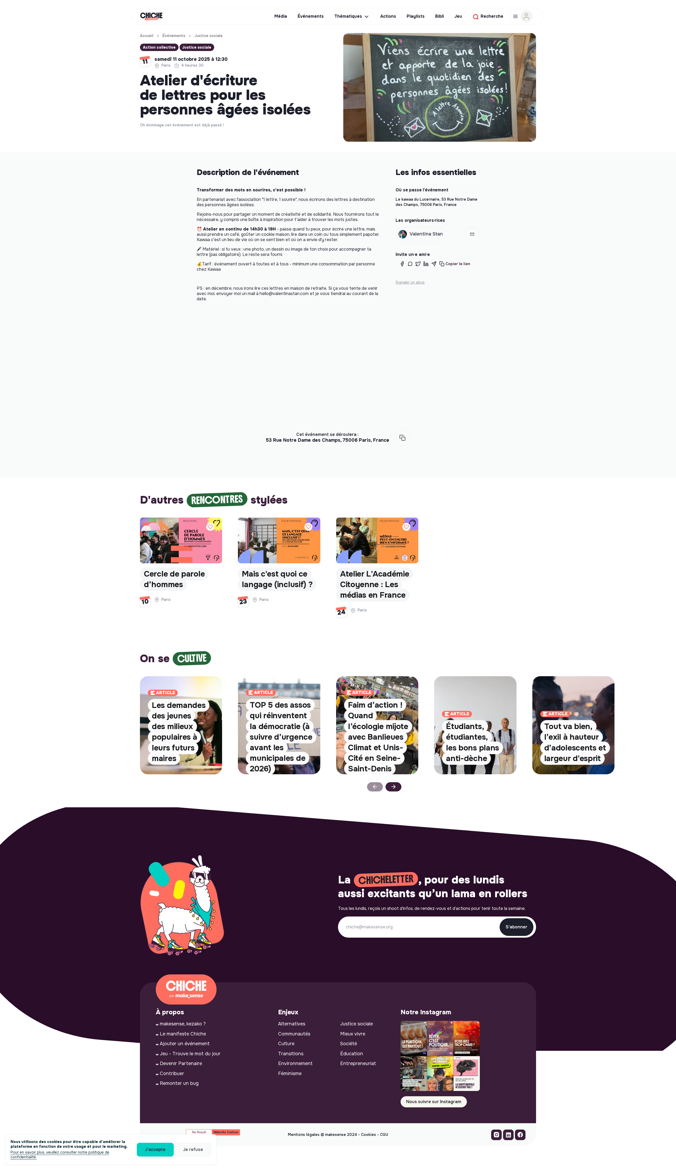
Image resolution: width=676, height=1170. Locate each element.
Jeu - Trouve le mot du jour (190, 1054)
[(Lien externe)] (496, 1136)
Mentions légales (304, 1134)
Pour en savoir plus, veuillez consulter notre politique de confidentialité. (60, 1154)
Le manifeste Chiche (183, 1034)
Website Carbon (225, 1132)
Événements (173, 35)
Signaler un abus (410, 282)
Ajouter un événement (185, 1044)
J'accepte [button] (155, 1149)
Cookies (368, 1134)
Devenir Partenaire (181, 1063)
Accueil (146, 35)
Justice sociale (208, 35)
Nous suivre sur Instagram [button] (433, 1101)
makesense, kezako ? (183, 1024)
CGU (384, 1134)
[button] (421, 234)
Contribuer (172, 1073)
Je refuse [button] (193, 1149)
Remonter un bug (179, 1083)
